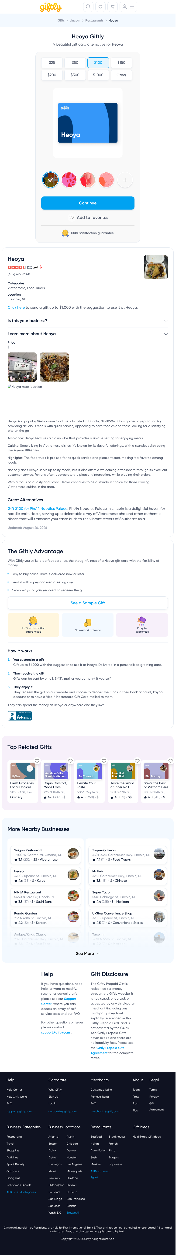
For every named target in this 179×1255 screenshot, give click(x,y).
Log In (52, 1103)
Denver (71, 1150)
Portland (54, 1191)
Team (136, 1089)
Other (121, 75)
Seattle (71, 1205)
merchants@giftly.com (105, 1111)
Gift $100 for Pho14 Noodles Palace (37, 509)
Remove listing (100, 1096)
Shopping (13, 1150)
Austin (71, 1136)
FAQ (9, 1103)
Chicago (72, 1143)
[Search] (88, 7)
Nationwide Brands (19, 1184)
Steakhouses (117, 1136)
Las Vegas (55, 1163)
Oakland (72, 1177)
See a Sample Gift (88, 603)
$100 (98, 63)
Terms (153, 1089)
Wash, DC (54, 1212)
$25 (52, 63)
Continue (87, 203)
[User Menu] (128, 7)
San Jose (54, 1205)
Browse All (73, 1212)
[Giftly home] (50, 7)
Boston (52, 1143)
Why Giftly (55, 1089)
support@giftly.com (56, 1032)
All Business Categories (21, 1191)
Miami (52, 1170)
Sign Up (53, 1096)
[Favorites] (100, 7)
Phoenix (72, 1184)
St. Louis (72, 1191)
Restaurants (14, 1136)
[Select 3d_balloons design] (88, 180)
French (113, 1143)
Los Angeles (74, 1163)
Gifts (61, 20)
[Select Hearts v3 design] (106, 180)
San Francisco (76, 1198)
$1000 (98, 75)
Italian (95, 1143)
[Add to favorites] (87, 217)
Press (136, 1096)
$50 (75, 63)
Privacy (154, 1096)
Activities (12, 1157)
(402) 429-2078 (19, 274)
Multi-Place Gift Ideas (147, 1136)
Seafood (96, 1136)
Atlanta (53, 1136)
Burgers (114, 1157)
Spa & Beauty (15, 1163)
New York (54, 1177)
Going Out (13, 1177)
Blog (135, 1110)
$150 (121, 63)
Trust (136, 1103)
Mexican (96, 1163)
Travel (10, 1143)
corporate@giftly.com (62, 1111)
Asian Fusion (98, 1150)
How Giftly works (17, 1096)
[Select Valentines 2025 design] (69, 180)
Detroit (53, 1157)
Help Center (14, 1089)
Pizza (112, 1150)
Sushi (94, 1157)
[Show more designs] (125, 180)
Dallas (52, 1150)
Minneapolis (74, 1170)
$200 (52, 75)
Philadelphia (56, 1184)
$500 (75, 75)
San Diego (55, 1198)
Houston (72, 1157)
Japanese (115, 1163)
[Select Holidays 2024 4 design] (50, 180)
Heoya (113, 20)
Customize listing (101, 1089)
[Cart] (112, 7)
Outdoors (13, 1170)
